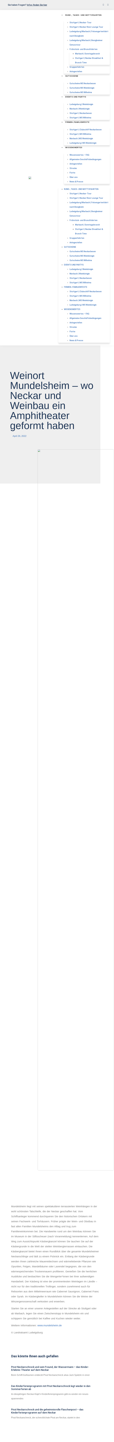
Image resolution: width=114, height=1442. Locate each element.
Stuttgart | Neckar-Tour (80, 22)
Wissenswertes (73, 147)
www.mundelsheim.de (49, 1325)
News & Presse (76, 182)
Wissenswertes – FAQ (79, 155)
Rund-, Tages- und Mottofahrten (83, 15)
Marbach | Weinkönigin (80, 109)
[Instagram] (108, 5)
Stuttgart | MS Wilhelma (80, 118)
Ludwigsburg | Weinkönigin (81, 104)
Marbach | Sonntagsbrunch (87, 54)
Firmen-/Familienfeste (77, 122)
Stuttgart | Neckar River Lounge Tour (86, 27)
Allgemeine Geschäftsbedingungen (85, 159)
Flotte (72, 173)
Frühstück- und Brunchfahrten (83, 49)
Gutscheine (71, 76)
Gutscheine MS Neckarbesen (83, 83)
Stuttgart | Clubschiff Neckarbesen (86, 129)
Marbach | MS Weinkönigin (81, 138)
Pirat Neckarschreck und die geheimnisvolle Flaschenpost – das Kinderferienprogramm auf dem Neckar (47, 1411)
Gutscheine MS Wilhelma (81, 92)
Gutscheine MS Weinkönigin (82, 88)
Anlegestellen (76, 71)
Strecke (73, 168)
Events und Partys (75, 97)
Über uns (74, 177)
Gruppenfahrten (77, 67)
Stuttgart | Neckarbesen (81, 113)
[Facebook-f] (103, 5)
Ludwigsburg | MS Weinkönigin (83, 143)
